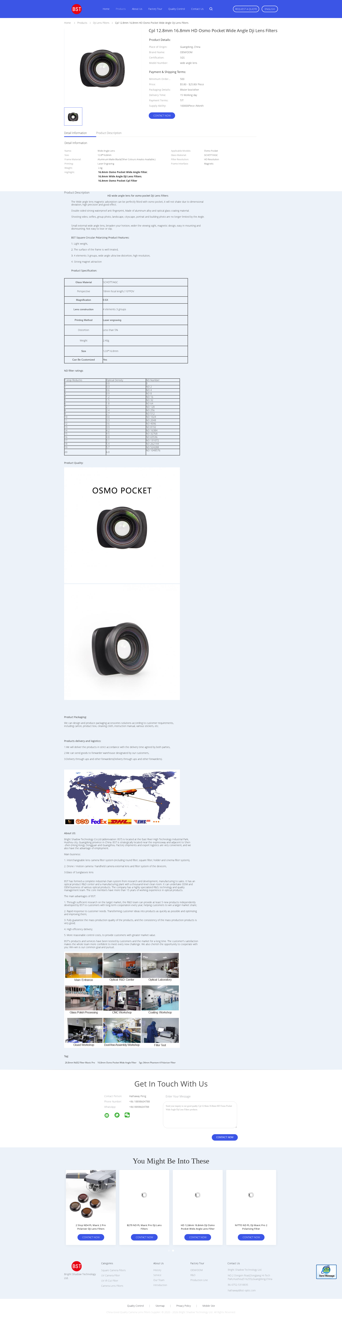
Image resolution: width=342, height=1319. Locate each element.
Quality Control (176, 9)
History (157, 1270)
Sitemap (160, 1306)
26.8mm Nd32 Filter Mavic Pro (80, 1062)
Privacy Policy (183, 1306)
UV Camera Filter (110, 1275)
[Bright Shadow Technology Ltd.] (109, 1116)
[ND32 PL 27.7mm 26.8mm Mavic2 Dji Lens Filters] (91, 1195)
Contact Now (162, 115)
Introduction (160, 1285)
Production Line (199, 1280)
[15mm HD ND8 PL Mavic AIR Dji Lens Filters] (198, 1195)
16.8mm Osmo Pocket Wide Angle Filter (116, 1062)
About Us (137, 9)
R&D (192, 1275)
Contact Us (197, 9)
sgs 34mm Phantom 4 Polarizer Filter (157, 1062)
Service (157, 1275)
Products (121, 9)
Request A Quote (246, 9)
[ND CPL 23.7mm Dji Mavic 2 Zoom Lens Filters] (251, 1195)
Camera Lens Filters (112, 1285)
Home (106, 9)
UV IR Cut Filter (109, 1280)
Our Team (158, 1280)
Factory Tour (155, 9)
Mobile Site (209, 1306)
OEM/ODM (196, 1270)
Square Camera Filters (113, 1270)
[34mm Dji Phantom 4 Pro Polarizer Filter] (144, 1195)
